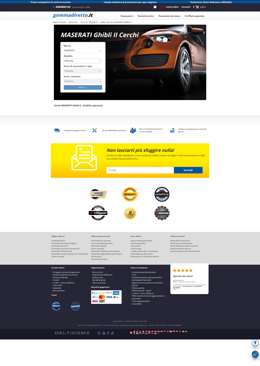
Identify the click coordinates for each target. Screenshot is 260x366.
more (174, 289)
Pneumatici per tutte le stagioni (64, 243)
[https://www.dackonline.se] (140, 331)
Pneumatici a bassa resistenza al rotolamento (69, 254)
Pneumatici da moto (169, 16)
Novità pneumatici (138, 243)
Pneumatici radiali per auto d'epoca (105, 251)
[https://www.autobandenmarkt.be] (168, 331)
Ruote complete (97, 248)
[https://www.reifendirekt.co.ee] (146, 333)
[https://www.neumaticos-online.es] (158, 331)
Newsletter (57, 288)
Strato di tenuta (57, 256)
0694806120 (63, 7)
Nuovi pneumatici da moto (102, 243)
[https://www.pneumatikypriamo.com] (177, 331)
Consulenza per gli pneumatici (144, 272)
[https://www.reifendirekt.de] (131, 331)
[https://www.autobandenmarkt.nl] (152, 331)
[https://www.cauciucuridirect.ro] (134, 333)
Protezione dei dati (60, 277)
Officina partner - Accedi (141, 290)
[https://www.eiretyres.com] (183, 331)
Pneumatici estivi (58, 240)
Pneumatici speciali (98, 246)
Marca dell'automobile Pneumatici (184, 246)
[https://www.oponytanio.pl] (131, 333)
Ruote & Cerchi (145, 16)
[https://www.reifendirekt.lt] (149, 333)
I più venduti (136, 246)
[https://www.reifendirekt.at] (161, 331)
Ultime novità (97, 277)
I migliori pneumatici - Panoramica (144, 251)
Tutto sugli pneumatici (141, 301)
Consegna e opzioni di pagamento (66, 272)
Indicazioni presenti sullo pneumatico (147, 277)
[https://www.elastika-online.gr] (137, 333)
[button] (255, 342)
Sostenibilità (137, 304)
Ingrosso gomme (99, 283)
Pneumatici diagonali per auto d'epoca (106, 254)
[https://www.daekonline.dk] (149, 331)
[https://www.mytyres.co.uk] (155, 331)
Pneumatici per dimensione (142, 254)
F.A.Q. (134, 275)
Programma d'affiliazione (102, 275)
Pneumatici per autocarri (101, 240)
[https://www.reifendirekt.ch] (137, 331)
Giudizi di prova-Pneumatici (181, 243)
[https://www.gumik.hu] (186, 331)
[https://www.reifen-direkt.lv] (152, 333)
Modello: (68, 56)
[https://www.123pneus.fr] (134, 331)
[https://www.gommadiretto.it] (143, 331)
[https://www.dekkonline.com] (146, 331)
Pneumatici (126, 16)
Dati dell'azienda (98, 280)
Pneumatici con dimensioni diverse (145, 256)
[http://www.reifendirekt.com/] (158, 333)
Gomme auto (96, 256)
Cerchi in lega (136, 248)
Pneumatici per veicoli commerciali (65, 248)
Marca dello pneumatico (180, 240)
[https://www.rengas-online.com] (171, 331)
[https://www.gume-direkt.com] (165, 331)
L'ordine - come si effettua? (63, 283)
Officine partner (138, 288)
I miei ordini (57, 285)
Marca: (67, 45)
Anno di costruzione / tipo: (78, 66)
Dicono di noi (97, 272)
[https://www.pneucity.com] (180, 331)
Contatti (56, 280)
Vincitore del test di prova (180, 248)
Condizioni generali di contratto (65, 275)
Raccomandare (59, 290)
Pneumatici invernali (59, 246)
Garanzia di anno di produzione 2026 (185, 251)
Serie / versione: (72, 76)
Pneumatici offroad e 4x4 (61, 251)
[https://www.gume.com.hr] (143, 333)
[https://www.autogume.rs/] (155, 333)
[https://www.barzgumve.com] (140, 333)
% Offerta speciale (194, 16)
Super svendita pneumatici (141, 240)
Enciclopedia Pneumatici (141, 280)
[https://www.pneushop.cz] (174, 331)
